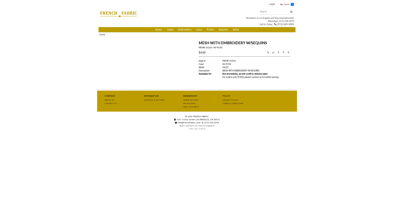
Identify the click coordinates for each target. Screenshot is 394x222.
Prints (210, 29)
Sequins (223, 29)
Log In (272, 4)
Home (158, 29)
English (286, 4)
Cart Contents (191, 107)
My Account (189, 104)
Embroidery (184, 29)
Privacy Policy (230, 100)
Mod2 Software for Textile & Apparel (197, 126)
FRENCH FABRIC (201, 116)
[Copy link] (268, 52)
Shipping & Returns (154, 100)
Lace (199, 29)
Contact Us (111, 104)
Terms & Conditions (233, 104)
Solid (236, 29)
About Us (109, 100)
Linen (170, 29)
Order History (191, 100)
